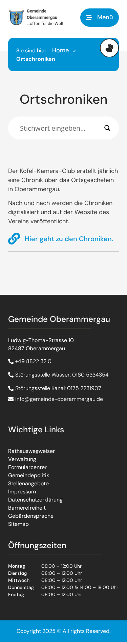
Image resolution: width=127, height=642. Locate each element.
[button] (99, 17)
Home (60, 50)
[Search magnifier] (107, 128)
